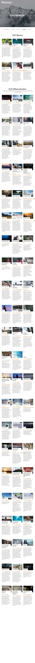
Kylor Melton (29, 125)
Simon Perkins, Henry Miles (6, 384)
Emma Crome (7, 288)
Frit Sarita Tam (7, 124)
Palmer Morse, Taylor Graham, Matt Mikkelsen (19, 452)
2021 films (24, 29)
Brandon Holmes (18, 429)
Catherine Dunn (7, 102)
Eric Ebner (6, 594)
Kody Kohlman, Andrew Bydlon (27, 336)
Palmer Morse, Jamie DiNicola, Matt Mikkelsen (19, 70)
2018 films (13, 29)
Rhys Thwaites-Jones (26, 70)
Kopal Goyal (28, 47)
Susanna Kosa (29, 546)
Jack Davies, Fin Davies (26, 524)
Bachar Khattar (7, 70)
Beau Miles (28, 450)
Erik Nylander (18, 500)
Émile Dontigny (29, 500)
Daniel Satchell (29, 594)
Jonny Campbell (29, 571)
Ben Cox (6, 197)
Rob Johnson (7, 524)
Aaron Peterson (18, 312)
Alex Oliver (7, 266)
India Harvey (7, 429)
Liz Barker (17, 571)
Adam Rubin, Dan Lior (26, 290)
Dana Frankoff (18, 47)
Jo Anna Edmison (18, 124)
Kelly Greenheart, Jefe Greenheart (28, 407)
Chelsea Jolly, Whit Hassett (6, 220)
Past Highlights (6, 29)
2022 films (29, 29)
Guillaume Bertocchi (19, 289)
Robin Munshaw (29, 312)
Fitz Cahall (17, 266)
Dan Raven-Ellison (19, 595)
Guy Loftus (17, 197)
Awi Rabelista (7, 571)
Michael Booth (18, 524)
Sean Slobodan (7, 171)
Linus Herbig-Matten (8, 46)
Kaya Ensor (7, 474)
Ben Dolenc (7, 334)
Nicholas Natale (29, 174)
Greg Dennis (18, 382)
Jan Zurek (6, 500)
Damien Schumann (8, 312)
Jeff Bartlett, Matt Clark (5, 407)
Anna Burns (28, 102)
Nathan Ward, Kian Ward (16, 174)
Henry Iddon (18, 102)
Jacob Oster (28, 478)
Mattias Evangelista (30, 429)
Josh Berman (18, 406)
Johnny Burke (7, 450)
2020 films (18, 29)
